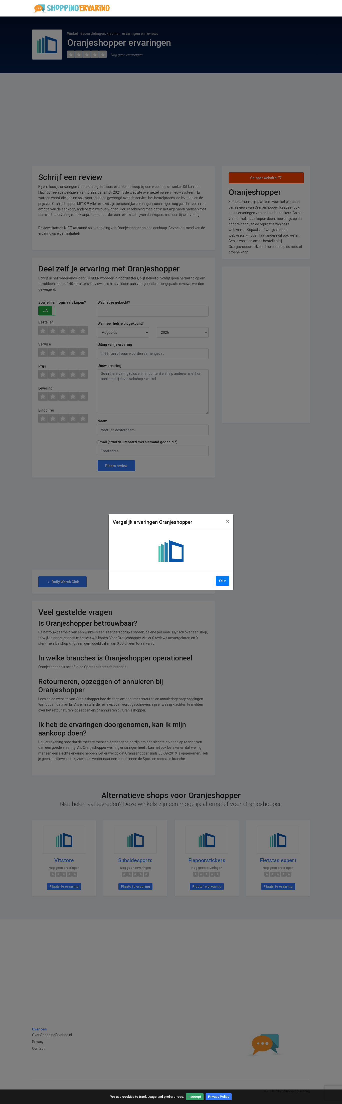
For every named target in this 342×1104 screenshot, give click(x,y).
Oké (222, 580)
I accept (195, 1096)
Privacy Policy (218, 1096)
